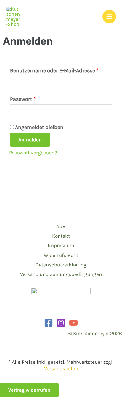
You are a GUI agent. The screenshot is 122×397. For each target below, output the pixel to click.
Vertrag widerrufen (29, 390)
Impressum (61, 245)
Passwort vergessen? (33, 153)
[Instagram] (61, 322)
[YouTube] (73, 322)
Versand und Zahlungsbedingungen (61, 274)
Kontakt (61, 236)
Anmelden (30, 139)
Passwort (37, 98)
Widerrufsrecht (61, 255)
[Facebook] (48, 322)
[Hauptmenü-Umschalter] (109, 16)
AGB (61, 226)
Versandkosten (61, 368)
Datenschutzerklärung (61, 265)
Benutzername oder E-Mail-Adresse (61, 69)
